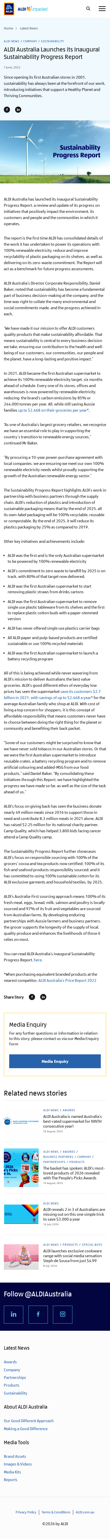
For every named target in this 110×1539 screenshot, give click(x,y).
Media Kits (12, 1472)
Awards (69, 1110)
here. (38, 960)
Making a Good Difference (26, 1428)
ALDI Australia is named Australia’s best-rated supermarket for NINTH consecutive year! (72, 1121)
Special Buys (92, 1244)
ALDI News (11, 41)
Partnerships (54, 1162)
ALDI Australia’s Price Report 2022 (67, 980)
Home (8, 28)
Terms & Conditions (56, 1512)
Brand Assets (15, 1456)
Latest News (29, 28)
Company (30, 41)
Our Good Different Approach (29, 1420)
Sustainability (52, 41)
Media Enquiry (55, 1061)
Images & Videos (18, 1464)
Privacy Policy (26, 1512)
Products (77, 1162)
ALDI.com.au (85, 1512)
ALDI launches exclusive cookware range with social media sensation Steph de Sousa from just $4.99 (72, 1256)
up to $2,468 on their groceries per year (52, 410)
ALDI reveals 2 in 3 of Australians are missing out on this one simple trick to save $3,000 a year (74, 1214)
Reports (10, 1479)
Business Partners (58, 1157)
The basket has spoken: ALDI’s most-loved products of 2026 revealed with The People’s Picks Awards (74, 1173)
